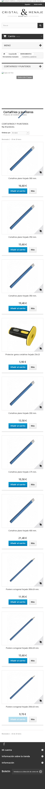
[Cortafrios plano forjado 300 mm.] (22, 158)
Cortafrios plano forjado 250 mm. (22, 237)
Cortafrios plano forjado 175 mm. (22, 472)
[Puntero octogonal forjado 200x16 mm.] (22, 687)
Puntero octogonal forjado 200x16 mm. (22, 707)
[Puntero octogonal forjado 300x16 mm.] (22, 569)
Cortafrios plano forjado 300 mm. (22, 178)
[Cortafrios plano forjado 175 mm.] (22, 452)
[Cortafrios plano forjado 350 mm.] (22, 276)
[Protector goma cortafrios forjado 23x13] (22, 335)
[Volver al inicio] (4, 54)
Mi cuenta (7, 750)
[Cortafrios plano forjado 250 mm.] (22, 217)
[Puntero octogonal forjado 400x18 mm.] (22, 628)
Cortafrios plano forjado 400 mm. (22, 531)
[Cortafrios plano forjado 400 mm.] (22, 511)
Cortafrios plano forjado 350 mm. (22, 296)
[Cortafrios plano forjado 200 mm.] (22, 393)
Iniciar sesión (38, 4)
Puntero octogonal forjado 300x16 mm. (22, 589)
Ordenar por (6, 133)
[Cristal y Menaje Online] (22, 12)
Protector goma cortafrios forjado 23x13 (22, 354)
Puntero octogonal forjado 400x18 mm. (22, 648)
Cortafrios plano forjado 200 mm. (22, 413)
